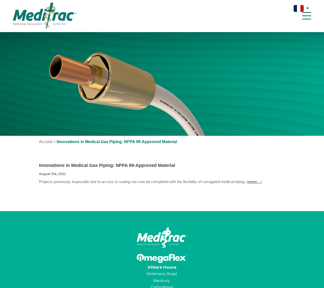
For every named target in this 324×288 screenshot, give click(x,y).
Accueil (45, 142)
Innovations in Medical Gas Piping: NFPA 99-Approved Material (107, 165)
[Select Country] (301, 8)
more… (254, 182)
